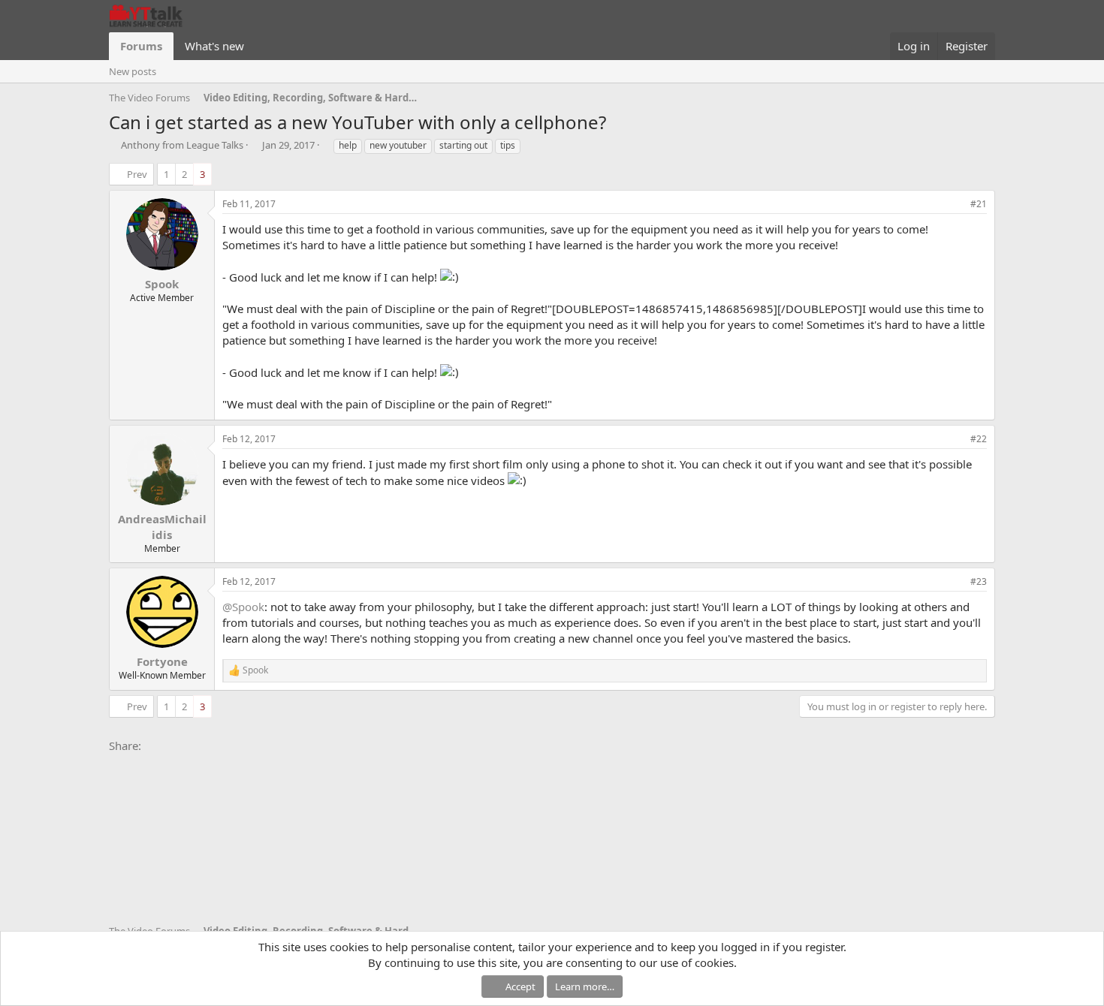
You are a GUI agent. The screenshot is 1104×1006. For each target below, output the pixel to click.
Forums (141, 45)
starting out (463, 145)
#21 (978, 203)
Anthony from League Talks (182, 145)
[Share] (955, 204)
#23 (978, 581)
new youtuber (398, 145)
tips (507, 145)
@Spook (243, 606)
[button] (256, 46)
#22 (978, 438)
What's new (214, 45)
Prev (137, 174)
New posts (132, 71)
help (348, 145)
